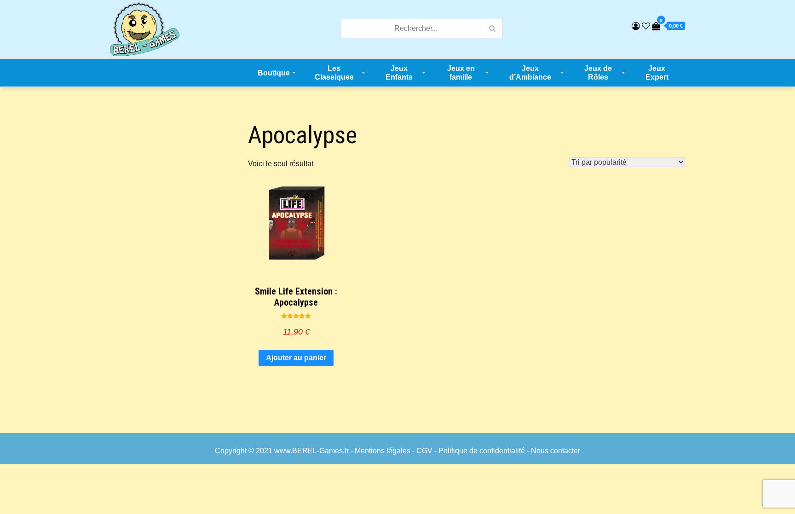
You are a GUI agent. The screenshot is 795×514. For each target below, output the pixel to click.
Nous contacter (555, 451)
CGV (424, 451)
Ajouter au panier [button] (296, 358)
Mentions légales (382, 451)
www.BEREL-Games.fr (311, 451)
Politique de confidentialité (481, 451)
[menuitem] (274, 73)
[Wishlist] (646, 26)
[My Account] (636, 26)
